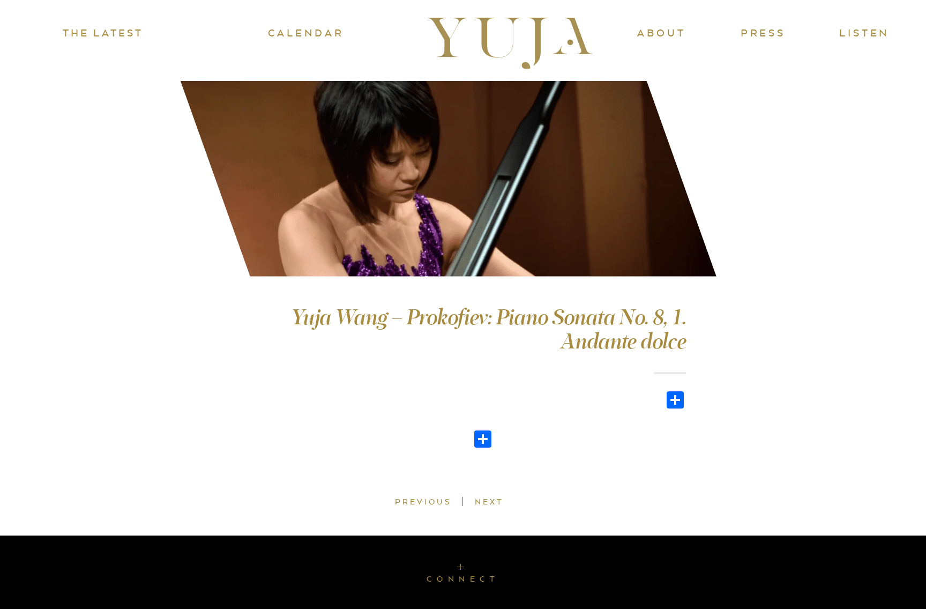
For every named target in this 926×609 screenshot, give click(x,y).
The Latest (103, 33)
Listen (864, 33)
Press (763, 33)
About (661, 33)
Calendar (305, 33)
